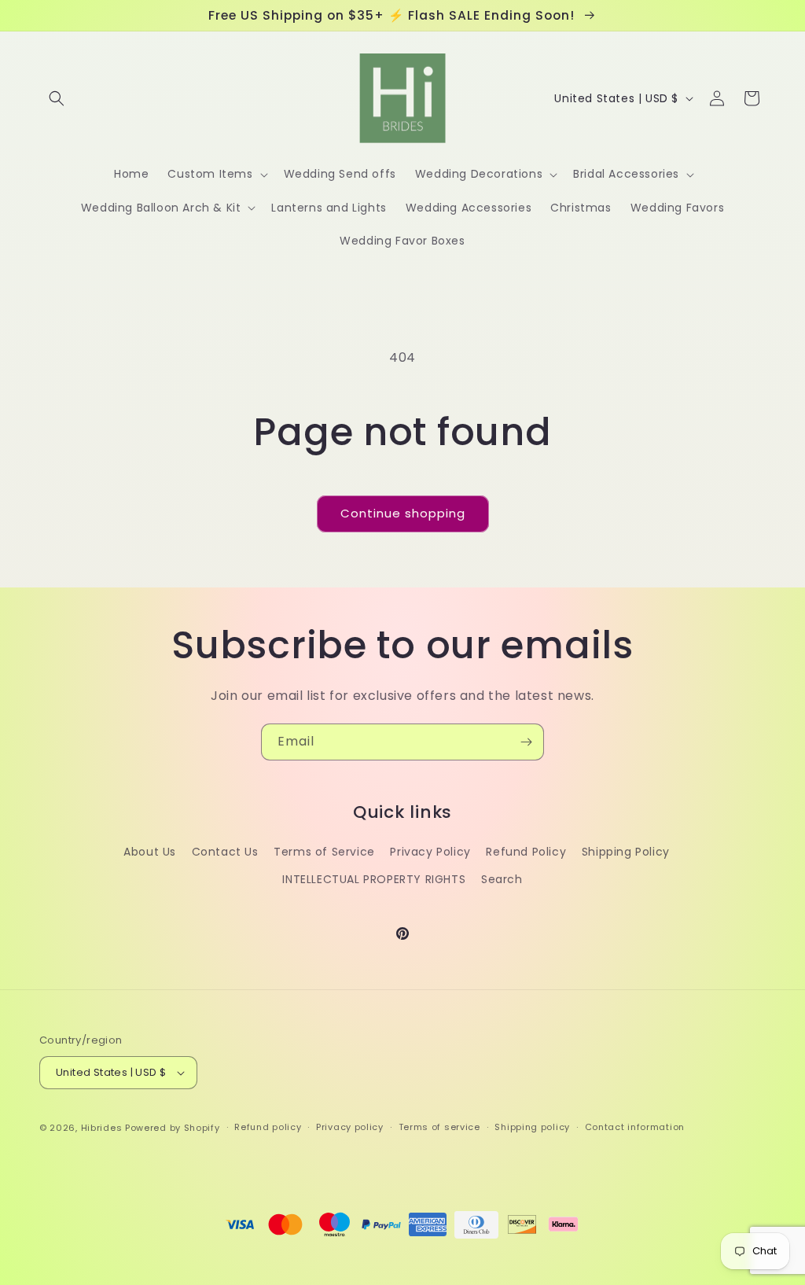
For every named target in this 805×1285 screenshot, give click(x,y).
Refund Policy (526, 852)
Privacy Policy (430, 852)
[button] (56, 98)
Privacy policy (350, 1127)
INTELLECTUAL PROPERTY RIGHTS (373, 879)
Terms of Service (324, 852)
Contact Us (225, 852)
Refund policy (267, 1127)
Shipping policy (532, 1127)
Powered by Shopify (172, 1127)
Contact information (635, 1127)
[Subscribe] (526, 742)
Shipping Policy (626, 852)
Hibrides (102, 1127)
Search (502, 879)
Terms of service (439, 1127)
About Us (149, 852)
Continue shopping (402, 513)
